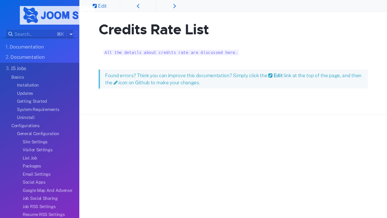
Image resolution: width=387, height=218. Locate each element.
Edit (102, 6)
